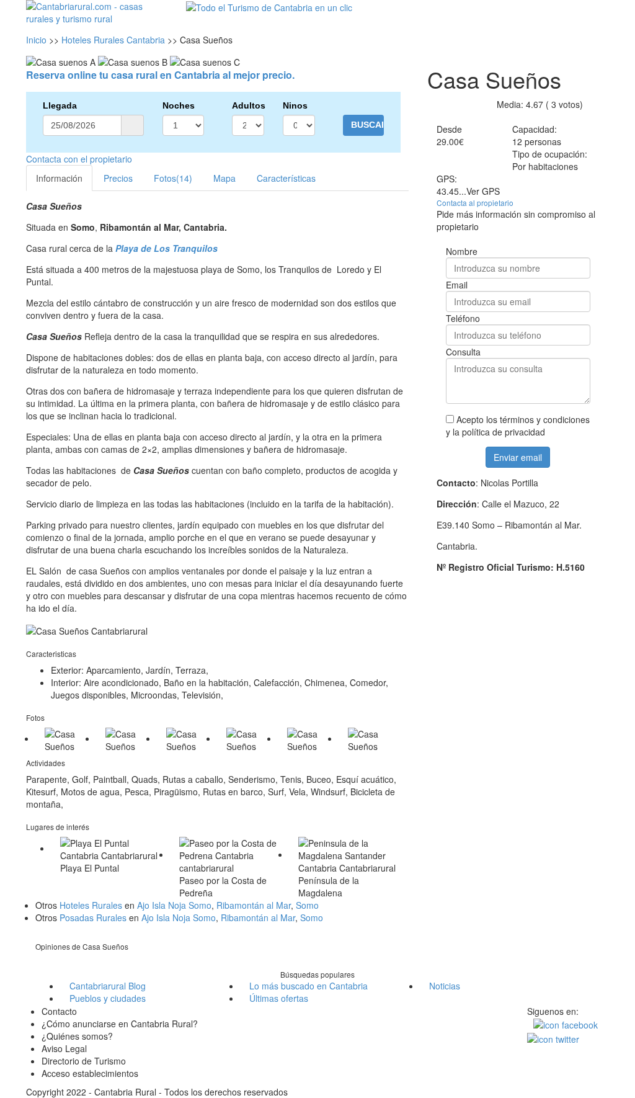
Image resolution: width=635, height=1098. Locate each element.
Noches (178, 105)
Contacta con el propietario (79, 159)
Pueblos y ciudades (107, 998)
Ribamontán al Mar (253, 905)
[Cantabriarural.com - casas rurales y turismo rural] (92, 11)
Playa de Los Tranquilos (166, 248)
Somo (307, 905)
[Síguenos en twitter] (553, 1037)
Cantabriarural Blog (107, 986)
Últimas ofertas (278, 998)
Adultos (248, 105)
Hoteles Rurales (91, 905)
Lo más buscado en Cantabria (308, 986)
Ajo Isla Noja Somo (174, 905)
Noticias (444, 986)
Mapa (224, 178)
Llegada (60, 105)
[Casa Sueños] (66, 740)
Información (59, 178)
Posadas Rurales (93, 917)
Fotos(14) (173, 178)
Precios (118, 178)
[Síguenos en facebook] (565, 1023)
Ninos (295, 105)
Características (286, 178)
